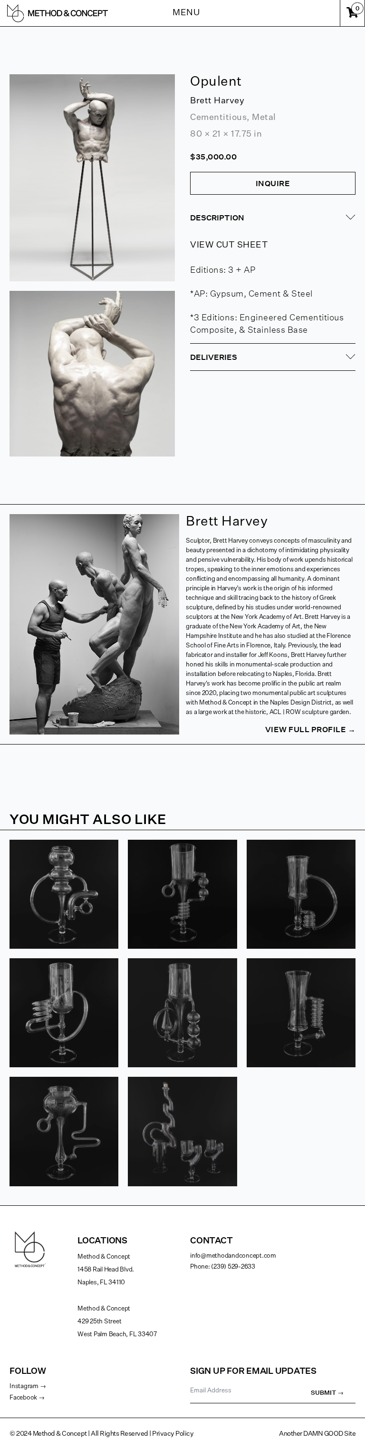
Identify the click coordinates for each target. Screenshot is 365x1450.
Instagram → (28, 1386)
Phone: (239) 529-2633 (222, 1267)
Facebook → (27, 1398)
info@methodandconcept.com (233, 1256)
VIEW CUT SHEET (229, 245)
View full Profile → (310, 729)
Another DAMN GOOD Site (317, 1433)
